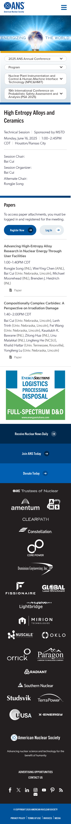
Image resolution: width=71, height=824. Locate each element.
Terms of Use (34, 817)
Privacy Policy (18, 817)
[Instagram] (35, 790)
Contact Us (35, 777)
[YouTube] (44, 790)
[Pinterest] (52, 790)
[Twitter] (19, 790)
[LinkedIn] (27, 790)
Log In (49, 230)
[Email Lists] (35, 794)
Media (58, 817)
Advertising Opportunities (36, 772)
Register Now (17, 230)
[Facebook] (10, 790)
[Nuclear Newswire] (61, 790)
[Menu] (64, 7)
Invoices (47, 817)
